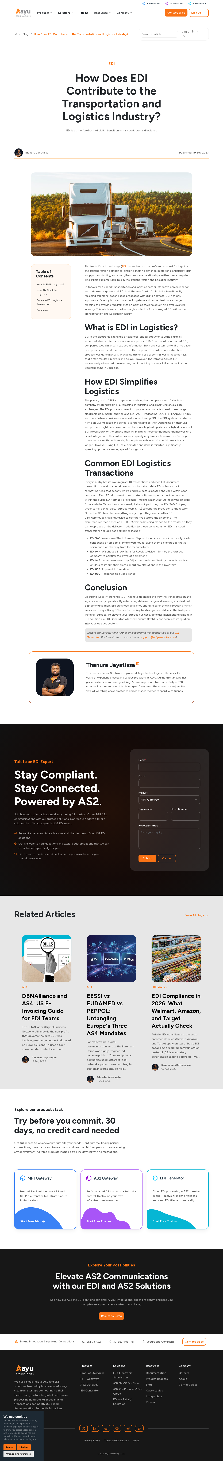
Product (143, 792)
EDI (124, 266)
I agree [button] (9, 1447)
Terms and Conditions (116, 1440)
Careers (184, 1373)
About (183, 1379)
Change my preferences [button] (18, 1453)
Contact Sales (176, 12)
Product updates (157, 1379)
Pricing (84, 12)
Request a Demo (111, 1316)
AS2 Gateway (89, 1384)
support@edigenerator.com (158, 637)
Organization (146, 809)
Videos (150, 1402)
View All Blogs (194, 915)
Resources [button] (101, 12)
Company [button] (123, 12)
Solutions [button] (64, 12)
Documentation (156, 1373)
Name (142, 759)
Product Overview (92, 1373)
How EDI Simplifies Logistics (47, 292)
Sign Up (196, 12)
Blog (25, 34)
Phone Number (179, 809)
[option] (46, 999)
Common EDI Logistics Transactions (49, 302)
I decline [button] (24, 1447)
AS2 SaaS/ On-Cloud (126, 1383)
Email (142, 776)
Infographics (154, 1396)
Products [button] (43, 12)
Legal (136, 1440)
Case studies (154, 1390)
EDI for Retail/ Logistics (122, 1402)
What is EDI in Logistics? (50, 284)
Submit (147, 858)
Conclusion (43, 310)
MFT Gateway (89, 1379)
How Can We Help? (150, 825)
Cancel (166, 858)
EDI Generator (89, 1390)
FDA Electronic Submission (122, 1375)
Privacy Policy (92, 1440)
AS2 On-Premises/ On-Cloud (128, 1391)
